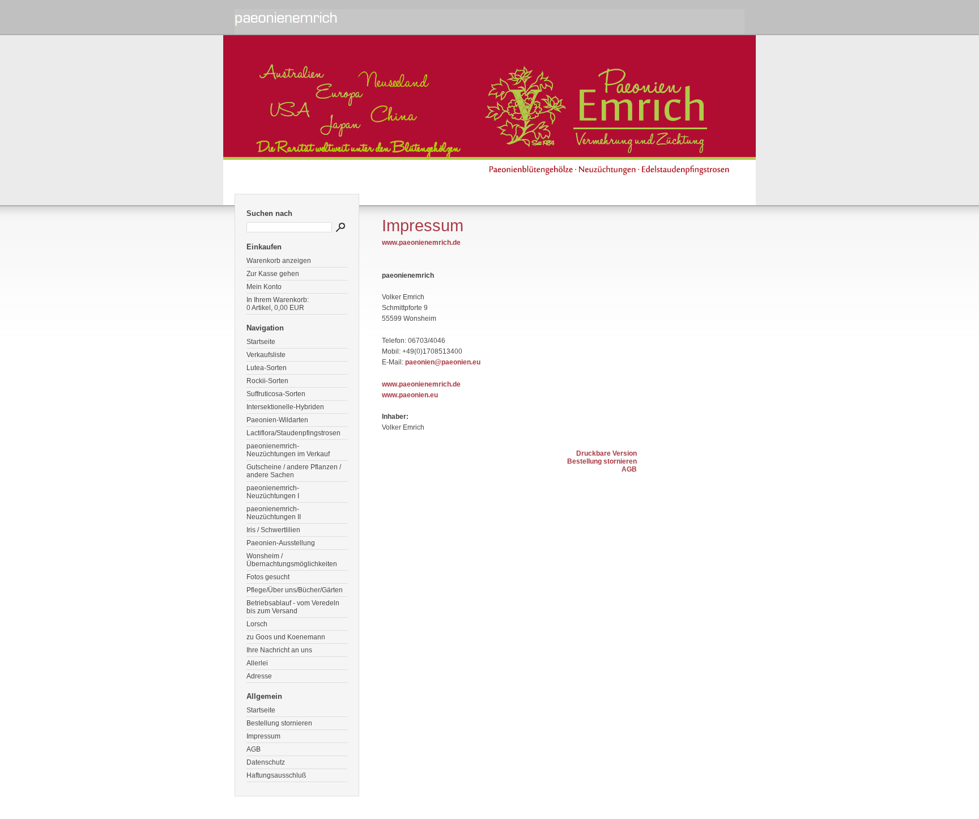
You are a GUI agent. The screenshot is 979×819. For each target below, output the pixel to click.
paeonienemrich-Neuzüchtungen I (272, 492)
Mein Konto (264, 287)
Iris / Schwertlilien (273, 530)
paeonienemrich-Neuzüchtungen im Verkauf (288, 450)
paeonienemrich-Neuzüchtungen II (273, 513)
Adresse (259, 676)
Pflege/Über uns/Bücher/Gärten (294, 590)
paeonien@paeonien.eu (442, 362)
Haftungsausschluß (276, 775)
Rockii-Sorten (267, 381)
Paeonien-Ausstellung (280, 543)
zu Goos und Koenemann (285, 637)
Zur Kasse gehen (272, 274)
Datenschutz (265, 762)
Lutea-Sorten (266, 368)
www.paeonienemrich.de (421, 243)
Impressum (263, 736)
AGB (253, 749)
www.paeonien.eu (410, 395)
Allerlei (257, 663)
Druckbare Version (606, 453)
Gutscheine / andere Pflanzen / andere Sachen (293, 471)
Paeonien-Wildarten (277, 420)
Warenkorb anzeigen (278, 261)
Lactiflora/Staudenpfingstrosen (293, 433)
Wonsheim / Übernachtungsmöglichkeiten (291, 560)
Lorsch (256, 624)
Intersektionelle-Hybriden (285, 407)
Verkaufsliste (266, 355)
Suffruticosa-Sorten (275, 394)
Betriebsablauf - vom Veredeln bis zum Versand (292, 607)
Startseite (260, 342)
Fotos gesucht (268, 577)
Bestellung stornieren (279, 723)
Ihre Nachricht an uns (279, 650)
